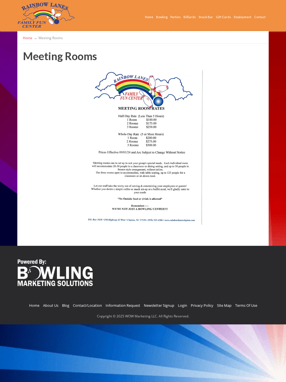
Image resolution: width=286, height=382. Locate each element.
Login (182, 305)
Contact (260, 17)
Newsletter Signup (159, 305)
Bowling (162, 17)
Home (149, 17)
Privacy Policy (202, 305)
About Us (50, 305)
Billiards (189, 17)
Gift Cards (223, 17)
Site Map (224, 305)
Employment (242, 17)
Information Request (123, 305)
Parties (175, 17)
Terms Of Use (246, 305)
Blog (65, 305)
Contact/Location (87, 305)
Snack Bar (206, 17)
